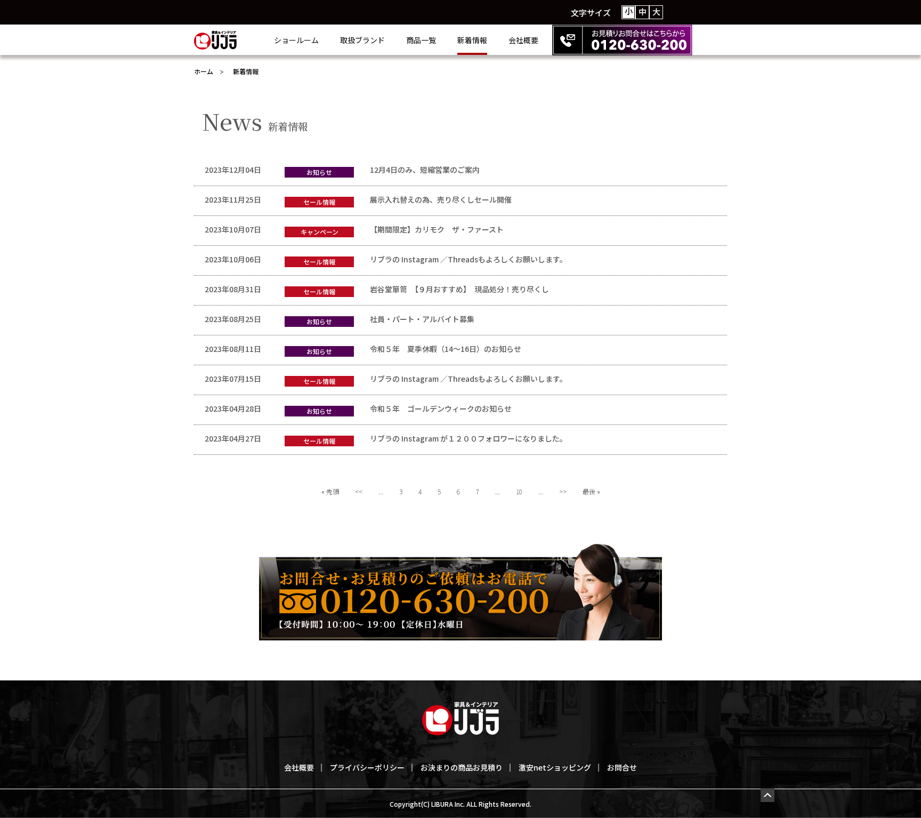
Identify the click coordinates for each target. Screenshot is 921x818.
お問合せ (622, 767)
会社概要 (523, 40)
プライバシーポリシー (367, 767)
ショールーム (296, 40)
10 (519, 491)
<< (358, 491)
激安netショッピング (555, 767)
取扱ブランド (362, 40)
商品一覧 (421, 40)
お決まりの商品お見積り (462, 767)
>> (563, 491)
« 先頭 (330, 491)
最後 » (591, 491)
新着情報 (472, 40)
